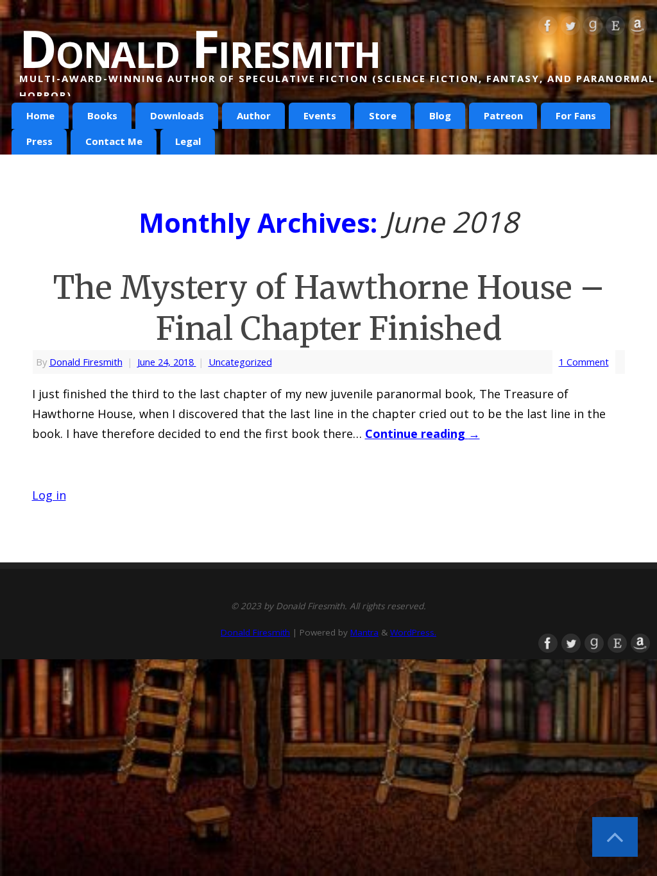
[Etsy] (615, 28)
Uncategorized (240, 361)
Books (102, 115)
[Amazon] (637, 28)
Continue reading (422, 433)
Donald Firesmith (199, 48)
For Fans (576, 115)
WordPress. (413, 632)
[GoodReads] (592, 28)
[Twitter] (570, 28)
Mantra (364, 632)
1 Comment (584, 361)
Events (319, 115)
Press (39, 141)
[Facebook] (548, 28)
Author (254, 115)
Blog (440, 115)
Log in (49, 495)
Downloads (177, 115)
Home (40, 115)
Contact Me (113, 141)
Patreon (503, 115)
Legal (188, 141)
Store (383, 115)
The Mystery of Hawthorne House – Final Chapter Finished (328, 308)
